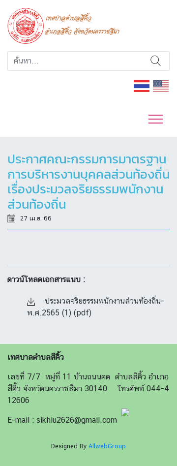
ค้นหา (156, 61)
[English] (161, 85)
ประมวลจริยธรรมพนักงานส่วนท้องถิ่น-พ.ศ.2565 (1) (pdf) (95, 306)
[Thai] (142, 85)
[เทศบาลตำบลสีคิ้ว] (67, 25)
